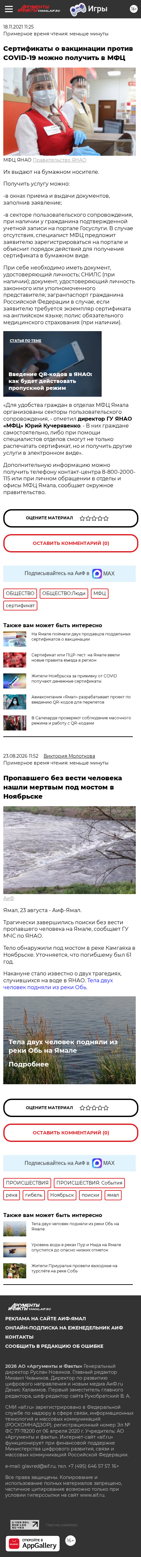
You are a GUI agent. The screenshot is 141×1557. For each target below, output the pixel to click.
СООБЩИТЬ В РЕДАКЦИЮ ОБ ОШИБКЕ (54, 1346)
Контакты (19, 1337)
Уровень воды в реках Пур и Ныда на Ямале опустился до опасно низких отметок (76, 1247)
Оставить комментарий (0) (71, 543)
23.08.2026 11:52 (20, 756)
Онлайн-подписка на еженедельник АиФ (64, 1328)
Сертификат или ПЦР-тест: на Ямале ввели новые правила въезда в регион (75, 657)
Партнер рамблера (61, 1525)
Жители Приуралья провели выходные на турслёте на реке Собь (74, 1268)
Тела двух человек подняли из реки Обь (58, 983)
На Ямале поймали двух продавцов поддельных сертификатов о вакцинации (81, 636)
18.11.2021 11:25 (18, 27)
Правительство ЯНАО (59, 160)
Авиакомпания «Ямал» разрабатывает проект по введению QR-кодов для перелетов (81, 699)
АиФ (8, 898)
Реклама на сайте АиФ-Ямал (45, 1319)
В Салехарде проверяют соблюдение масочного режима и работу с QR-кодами (81, 720)
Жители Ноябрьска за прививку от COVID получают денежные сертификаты (74, 678)
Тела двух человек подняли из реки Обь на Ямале (63, 1046)
